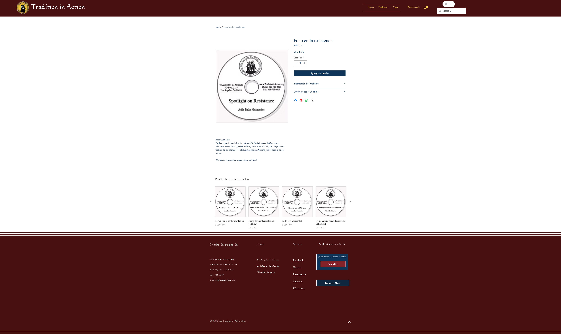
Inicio (218, 26)
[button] (383, 7)
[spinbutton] (300, 63)
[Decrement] (296, 63)
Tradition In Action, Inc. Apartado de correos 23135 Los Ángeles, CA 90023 (223, 264)
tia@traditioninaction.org (223, 279)
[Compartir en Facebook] (295, 100)
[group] (280, 208)
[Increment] (305, 63)
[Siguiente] (350, 201)
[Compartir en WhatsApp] (306, 100)
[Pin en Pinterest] (301, 100)
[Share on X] (312, 100)
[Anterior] (210, 201)
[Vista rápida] (230, 201)
